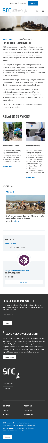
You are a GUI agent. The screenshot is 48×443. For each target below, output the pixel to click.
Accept (7, 437)
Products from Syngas (16, 247)
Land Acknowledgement (22, 334)
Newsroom (28, 415)
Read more (7, 166)
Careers (23, 3)
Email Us (8, 388)
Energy (11, 39)
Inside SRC (13, 3)
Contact (33, 3)
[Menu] (43, 10)
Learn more (9, 357)
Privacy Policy (11, 428)
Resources (7, 415)
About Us (28, 406)
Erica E (16, 221)
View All (9, 192)
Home (5, 39)
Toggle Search (37, 10)
